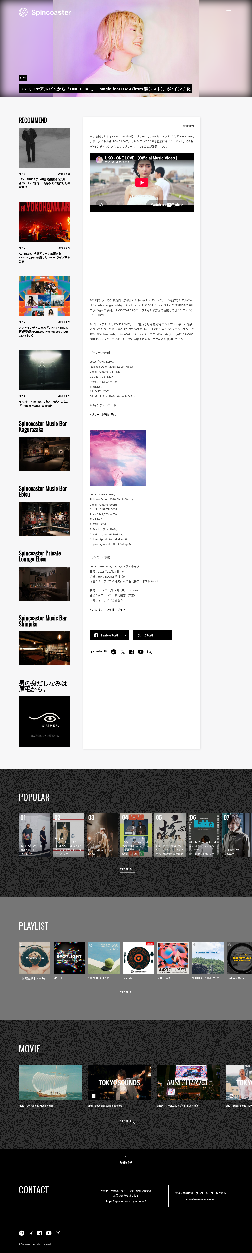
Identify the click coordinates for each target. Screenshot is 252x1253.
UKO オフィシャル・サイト (108, 609)
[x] (123, 654)
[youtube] (141, 654)
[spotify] (113, 654)
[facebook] (132, 654)
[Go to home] (45, 11)
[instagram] (150, 654)
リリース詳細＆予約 (103, 414)
